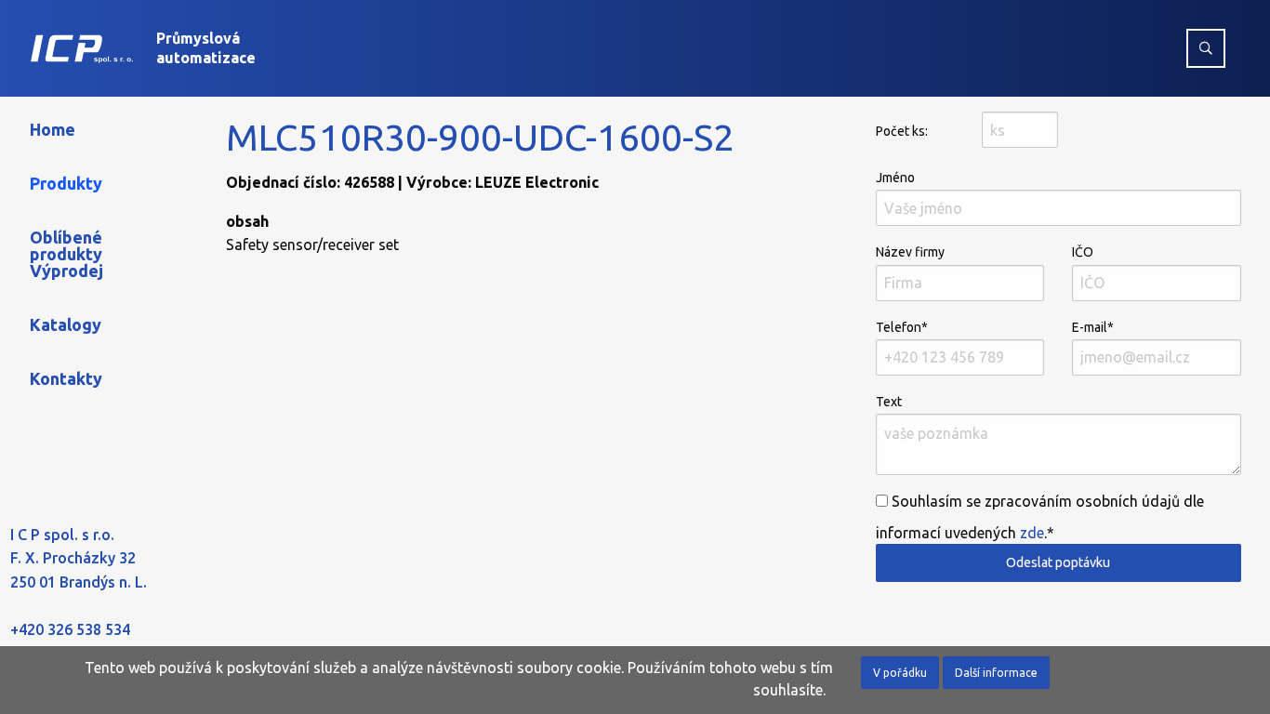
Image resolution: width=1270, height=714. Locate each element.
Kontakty (66, 378)
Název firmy (910, 252)
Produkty (66, 183)
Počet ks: (902, 131)
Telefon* (902, 327)
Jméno (895, 177)
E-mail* (1093, 327)
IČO (1082, 252)
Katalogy (65, 324)
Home (52, 129)
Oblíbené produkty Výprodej (66, 254)
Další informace (996, 673)
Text (889, 401)
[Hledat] (1205, 48)
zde (1032, 532)
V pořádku (900, 673)
